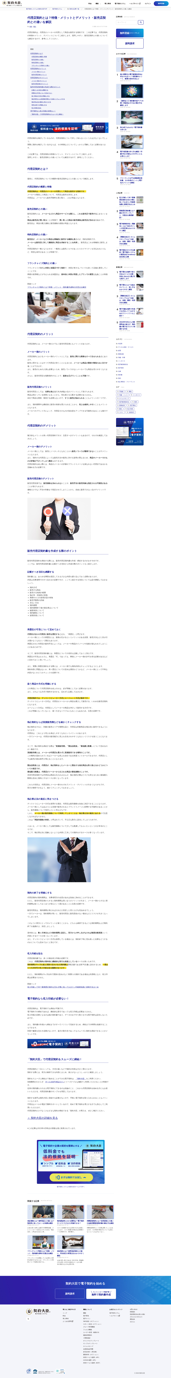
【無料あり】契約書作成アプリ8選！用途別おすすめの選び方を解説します (131, 103)
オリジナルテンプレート (91, 1340)
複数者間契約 (87, 1335)
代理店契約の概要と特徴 (39, 56)
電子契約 (121, 368)
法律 (119, 371)
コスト (121, 412)
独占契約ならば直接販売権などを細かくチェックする (48, 99)
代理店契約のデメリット (39, 78)
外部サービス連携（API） (91, 1357)
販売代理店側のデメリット (40, 84)
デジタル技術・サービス (125, 347)
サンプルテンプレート (90, 1343)
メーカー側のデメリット (39, 81)
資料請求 (130, 43)
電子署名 (133, 405)
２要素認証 (86, 1338)
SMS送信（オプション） (91, 1321)
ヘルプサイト (134, 3)
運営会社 (132, 1319)
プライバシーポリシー (136, 1316)
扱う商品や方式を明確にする (41, 96)
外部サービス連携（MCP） (92, 1363)
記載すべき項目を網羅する (40, 90)
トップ (65, 1313)
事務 (130, 391)
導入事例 (108, 3)
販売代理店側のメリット (39, 74)
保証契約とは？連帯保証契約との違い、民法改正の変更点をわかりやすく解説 (70, 1253)
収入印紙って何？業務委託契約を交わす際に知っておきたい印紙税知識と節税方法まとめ (63, 987)
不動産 (121, 391)
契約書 (120, 375)
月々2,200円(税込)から (54, 1082)
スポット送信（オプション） (92, 1324)
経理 (119, 350)
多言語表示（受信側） (90, 1352)
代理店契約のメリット (38, 69)
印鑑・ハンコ (123, 395)
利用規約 (132, 1311)
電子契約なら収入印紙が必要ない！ (43, 111)
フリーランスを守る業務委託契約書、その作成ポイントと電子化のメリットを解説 (131, 180)
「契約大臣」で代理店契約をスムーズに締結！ (47, 114)
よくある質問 (67, 1321)
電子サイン (86, 1318)
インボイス (121, 361)
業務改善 (122, 405)
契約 (30, 26)
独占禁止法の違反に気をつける (41, 102)
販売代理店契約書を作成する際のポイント (45, 87)
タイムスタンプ (124, 398)
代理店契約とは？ (36, 53)
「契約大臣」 (81, 1079)
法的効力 (131, 412)
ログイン (148, 3)
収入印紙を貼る (36, 108)
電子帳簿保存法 (123, 364)
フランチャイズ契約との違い (41, 65)
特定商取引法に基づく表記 (137, 1314)
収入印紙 (130, 409)
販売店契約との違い (38, 59)
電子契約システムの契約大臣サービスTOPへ (71, 1186)
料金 (90, 3)
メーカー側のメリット (38, 71)
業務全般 (121, 354)
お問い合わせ (133, 1309)
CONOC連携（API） (90, 1360)
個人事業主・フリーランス (126, 382)
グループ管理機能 (89, 1327)
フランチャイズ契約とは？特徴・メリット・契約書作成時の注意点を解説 (56, 287)
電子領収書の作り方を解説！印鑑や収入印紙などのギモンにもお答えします (131, 154)
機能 (97, 3)
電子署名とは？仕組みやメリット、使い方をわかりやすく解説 (127, 287)
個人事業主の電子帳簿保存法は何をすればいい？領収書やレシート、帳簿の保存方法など (131, 76)
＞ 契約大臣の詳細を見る (42, 1118)
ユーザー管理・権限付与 (91, 1332)
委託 (34, 26)
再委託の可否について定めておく (42, 93)
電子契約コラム (120, 3)
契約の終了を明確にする (39, 105)
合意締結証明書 (88, 1349)
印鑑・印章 (121, 357)
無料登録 (161, 3)
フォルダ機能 (87, 1329)
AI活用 (120, 343)
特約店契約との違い (38, 62)
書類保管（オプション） (91, 1354)
